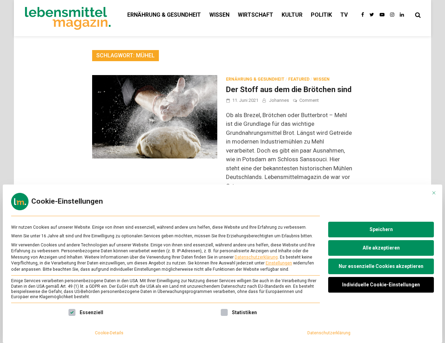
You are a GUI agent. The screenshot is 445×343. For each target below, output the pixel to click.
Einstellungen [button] (279, 263)
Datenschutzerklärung (256, 257)
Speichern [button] (381, 229)
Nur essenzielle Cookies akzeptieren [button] (381, 266)
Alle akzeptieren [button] (381, 248)
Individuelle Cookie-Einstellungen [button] (381, 284)
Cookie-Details (109, 332)
